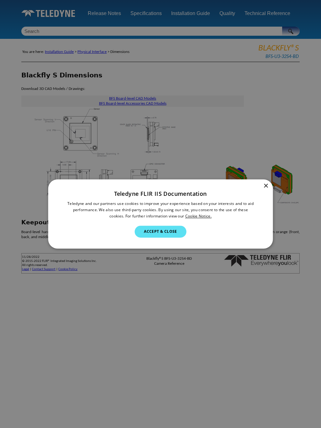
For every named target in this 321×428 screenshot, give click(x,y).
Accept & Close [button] (160, 231)
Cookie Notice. (198, 216)
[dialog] (160, 213)
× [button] (265, 186)
